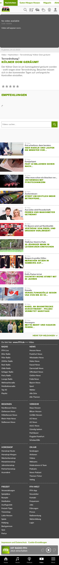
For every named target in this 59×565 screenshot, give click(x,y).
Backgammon (6, 526)
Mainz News (35, 361)
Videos (32, 458)
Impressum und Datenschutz (14, 543)
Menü (53, 562)
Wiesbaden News (37, 358)
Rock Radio (5, 365)
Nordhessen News (8, 408)
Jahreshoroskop (7, 465)
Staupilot (37, 9)
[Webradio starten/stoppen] (48, 550)
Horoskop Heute (8, 451)
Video (3, 55)
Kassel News (35, 365)
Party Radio (6, 376)
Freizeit (5, 487)
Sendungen (34, 451)
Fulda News (34, 379)
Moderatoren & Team (38, 465)
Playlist (31, 9)
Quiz (3, 530)
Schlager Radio (7, 372)
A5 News (33, 422)
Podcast (29, 562)
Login (32, 523)
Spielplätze (5, 494)
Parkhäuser (34, 433)
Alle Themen (35, 397)
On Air (33, 447)
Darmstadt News (36, 368)
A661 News (34, 426)
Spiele (3, 519)
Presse (32, 512)
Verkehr (34, 404)
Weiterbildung (35, 519)
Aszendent (5, 473)
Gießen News (35, 376)
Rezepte (4, 498)
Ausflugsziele (6, 505)
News (33, 347)
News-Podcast (35, 473)
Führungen (34, 508)
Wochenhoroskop (8, 458)
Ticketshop (5, 512)
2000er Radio (7, 361)
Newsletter (34, 494)
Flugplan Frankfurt (37, 437)
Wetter (43, 9)
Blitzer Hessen (35, 412)
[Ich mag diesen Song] (42, 550)
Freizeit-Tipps (6, 508)
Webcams (33, 462)
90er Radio (5, 358)
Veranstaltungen (8, 491)
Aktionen (33, 455)
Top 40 (4, 390)
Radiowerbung (35, 516)
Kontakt (33, 498)
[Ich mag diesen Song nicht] (54, 550)
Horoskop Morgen (8, 455)
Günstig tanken (36, 429)
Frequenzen (34, 501)
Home (6, 562)
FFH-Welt (34, 487)
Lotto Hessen (6, 516)
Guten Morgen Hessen (30, 3)
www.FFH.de (18, 342)
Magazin (47, 3)
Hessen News (35, 351)
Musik (17, 562)
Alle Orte (33, 393)
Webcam (49, 9)
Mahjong (4, 523)
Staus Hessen (35, 408)
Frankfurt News (36, 354)
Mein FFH (55, 9)
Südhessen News (8, 422)
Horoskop (7, 447)
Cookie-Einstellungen (37, 543)
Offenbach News (36, 372)
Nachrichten (10, 3)
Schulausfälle (35, 440)
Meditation (5, 501)
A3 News (33, 419)
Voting (32, 480)
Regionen (6, 404)
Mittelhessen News (9, 415)
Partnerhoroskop (8, 469)
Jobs (31, 505)
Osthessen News (8, 412)
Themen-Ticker (36, 476)
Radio (4, 347)
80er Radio (5, 354)
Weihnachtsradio (8, 383)
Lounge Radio (6, 379)
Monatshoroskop (8, 462)
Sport (32, 386)
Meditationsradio (8, 386)
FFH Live (5, 351)
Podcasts (33, 469)
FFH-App (33, 491)
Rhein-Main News (8, 419)
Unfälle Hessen (36, 415)
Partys (4, 534)
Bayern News (35, 383)
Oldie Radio (6, 368)
